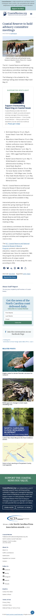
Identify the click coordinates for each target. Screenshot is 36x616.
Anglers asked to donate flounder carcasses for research (17, 374)
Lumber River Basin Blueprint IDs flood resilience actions (18, 438)
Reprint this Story (10, 277)
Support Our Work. (18, 9)
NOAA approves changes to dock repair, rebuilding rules (15, 403)
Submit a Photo (7, 594)
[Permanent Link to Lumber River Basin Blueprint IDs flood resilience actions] (18, 422)
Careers (5, 561)
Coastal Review (6, 1)
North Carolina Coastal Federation (12, 539)
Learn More (9, 507)
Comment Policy (7, 605)
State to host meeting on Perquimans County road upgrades (17, 464)
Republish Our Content (9, 558)
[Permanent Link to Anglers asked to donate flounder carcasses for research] (18, 361)
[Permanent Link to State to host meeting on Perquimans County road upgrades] (18, 452)
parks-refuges (26, 274)
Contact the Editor (8, 591)
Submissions (6, 555)
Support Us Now (24, 507)
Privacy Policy (6, 602)
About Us (5, 550)
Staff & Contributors (8, 553)
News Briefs (12, 274)
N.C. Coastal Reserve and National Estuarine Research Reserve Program (16, 246)
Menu (31, 13)
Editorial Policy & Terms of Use (11, 608)
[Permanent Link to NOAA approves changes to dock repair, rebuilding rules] (18, 389)
